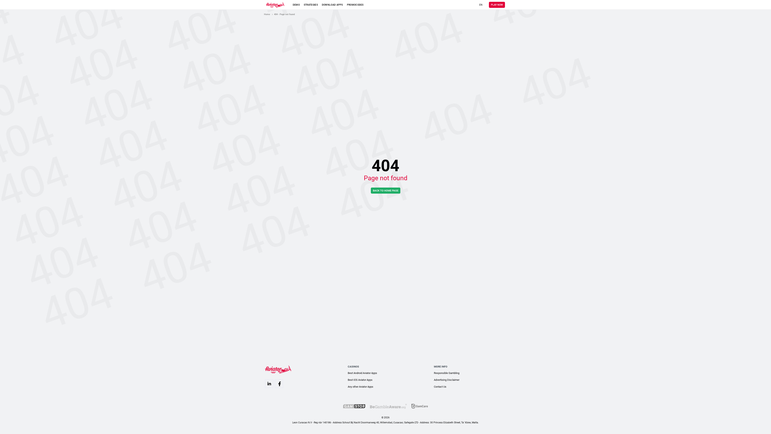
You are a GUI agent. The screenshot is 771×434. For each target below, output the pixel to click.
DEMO (296, 4)
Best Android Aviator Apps (362, 373)
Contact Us (440, 386)
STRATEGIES (311, 4)
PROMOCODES (355, 4)
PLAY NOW (497, 4)
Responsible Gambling (446, 373)
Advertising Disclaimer (446, 379)
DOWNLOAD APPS (332, 4)
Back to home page (385, 190)
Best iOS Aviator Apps (360, 379)
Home (267, 14)
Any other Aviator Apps (360, 386)
